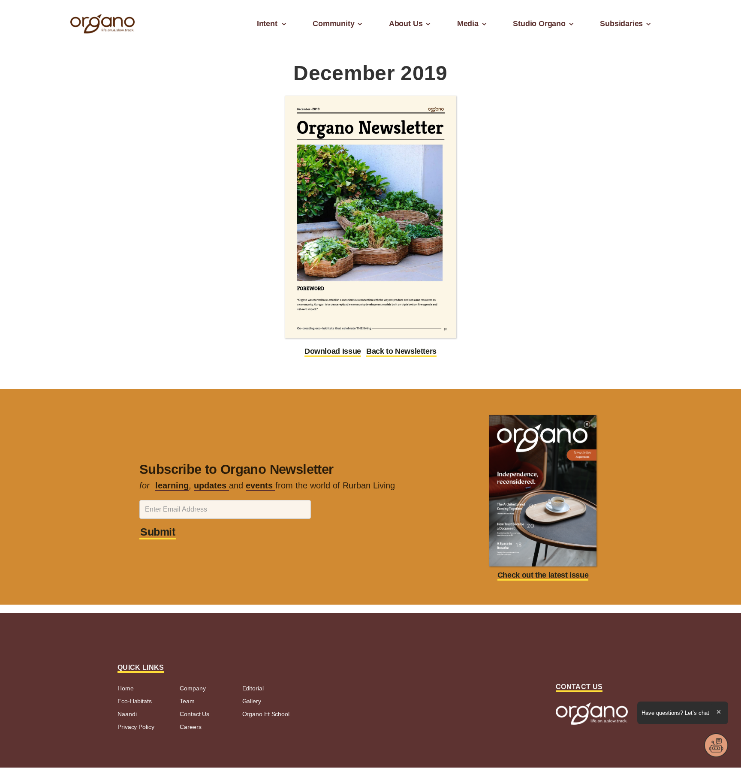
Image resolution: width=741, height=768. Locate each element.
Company (192, 688)
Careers (190, 726)
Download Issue (332, 351)
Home (125, 688)
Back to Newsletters (401, 351)
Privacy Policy (135, 726)
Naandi (126, 714)
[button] (270, 23)
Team (187, 701)
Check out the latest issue (543, 575)
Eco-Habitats (134, 701)
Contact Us (194, 714)
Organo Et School (265, 714)
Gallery (251, 701)
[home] (102, 24)
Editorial (253, 688)
